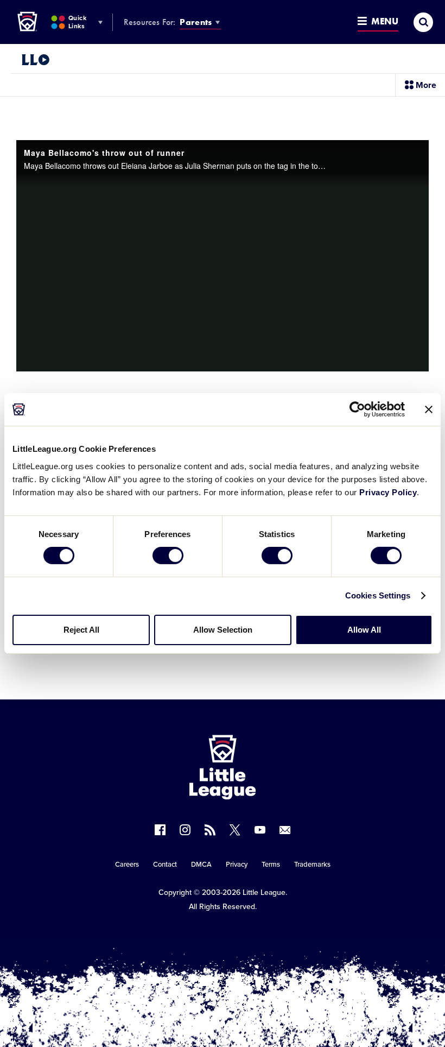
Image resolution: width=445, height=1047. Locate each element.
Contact (165, 864)
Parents (196, 22)
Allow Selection (222, 629)
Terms (271, 864)
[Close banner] (429, 409)
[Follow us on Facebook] (160, 829)
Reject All (81, 629)
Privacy (236, 864)
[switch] (167, 555)
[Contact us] (284, 829)
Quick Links (77, 22)
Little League (264, 892)
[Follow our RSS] (210, 829)
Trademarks (312, 864)
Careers (127, 864)
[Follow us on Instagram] (185, 829)
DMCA (201, 864)
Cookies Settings (378, 595)
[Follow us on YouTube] (260, 829)
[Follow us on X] (235, 829)
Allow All (364, 629)
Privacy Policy (388, 491)
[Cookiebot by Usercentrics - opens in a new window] (357, 409)
